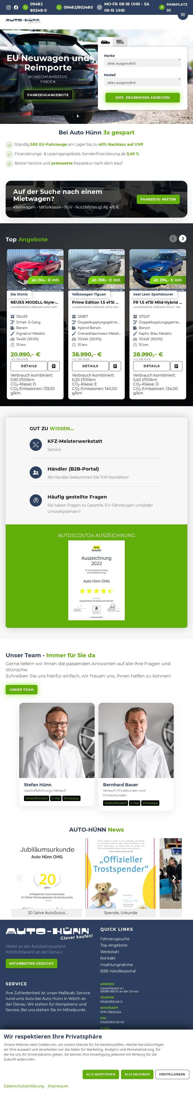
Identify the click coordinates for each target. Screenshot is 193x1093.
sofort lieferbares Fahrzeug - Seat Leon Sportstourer (157, 324)
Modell (110, 75)
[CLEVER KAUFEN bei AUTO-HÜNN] (23, 22)
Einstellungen (172, 1074)
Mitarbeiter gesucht (31, 963)
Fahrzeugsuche (115, 939)
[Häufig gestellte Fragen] (36, 500)
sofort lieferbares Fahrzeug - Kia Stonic (35, 324)
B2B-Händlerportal (118, 971)
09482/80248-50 (112, 1022)
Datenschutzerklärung (24, 1086)
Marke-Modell (105, 41)
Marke (109, 56)
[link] (54, 366)
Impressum (58, 1086)
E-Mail (56, 798)
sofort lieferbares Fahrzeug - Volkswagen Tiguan (96, 324)
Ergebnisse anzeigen (143, 97)
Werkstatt (109, 952)
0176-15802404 (110, 1012)
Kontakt (108, 958)
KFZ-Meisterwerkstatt (75, 441)
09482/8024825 (116, 803)
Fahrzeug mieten (158, 199)
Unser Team (21, 690)
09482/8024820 (36, 798)
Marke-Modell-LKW (120, 41)
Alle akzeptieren (101, 1074)
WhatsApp (71, 798)
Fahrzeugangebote (47, 95)
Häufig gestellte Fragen (77, 497)
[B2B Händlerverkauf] (36, 472)
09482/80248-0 (111, 1001)
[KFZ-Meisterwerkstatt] (36, 445)
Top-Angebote (114, 945)
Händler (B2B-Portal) (73, 469)
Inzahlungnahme (116, 965)
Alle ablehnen (137, 1074)
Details (29, 366)
